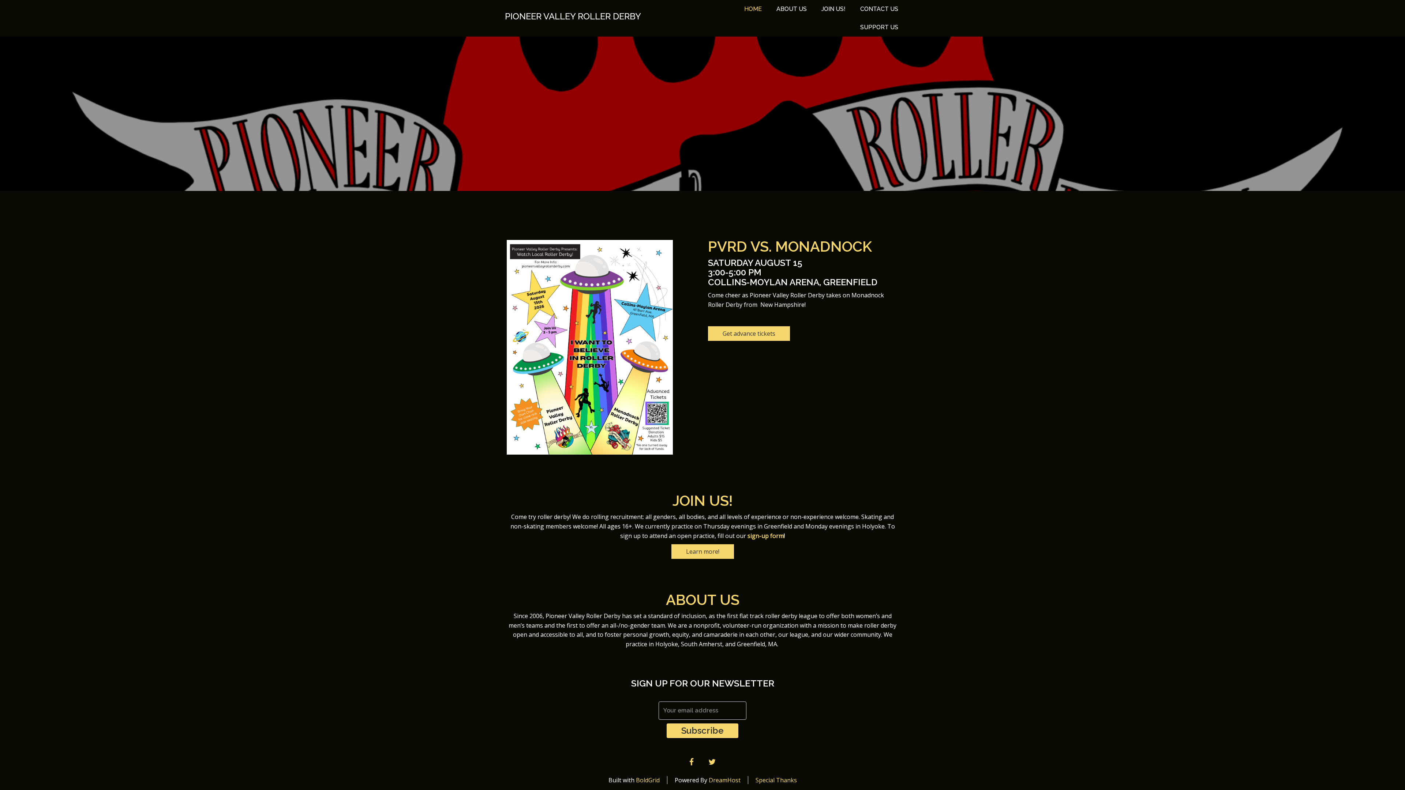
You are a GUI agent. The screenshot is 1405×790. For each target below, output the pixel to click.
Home (753, 8)
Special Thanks (776, 780)
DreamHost (725, 780)
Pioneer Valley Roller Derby (573, 16)
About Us (791, 8)
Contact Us (879, 8)
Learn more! (702, 552)
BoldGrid (648, 780)
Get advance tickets (749, 334)
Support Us (879, 27)
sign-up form (766, 536)
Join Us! (833, 8)
